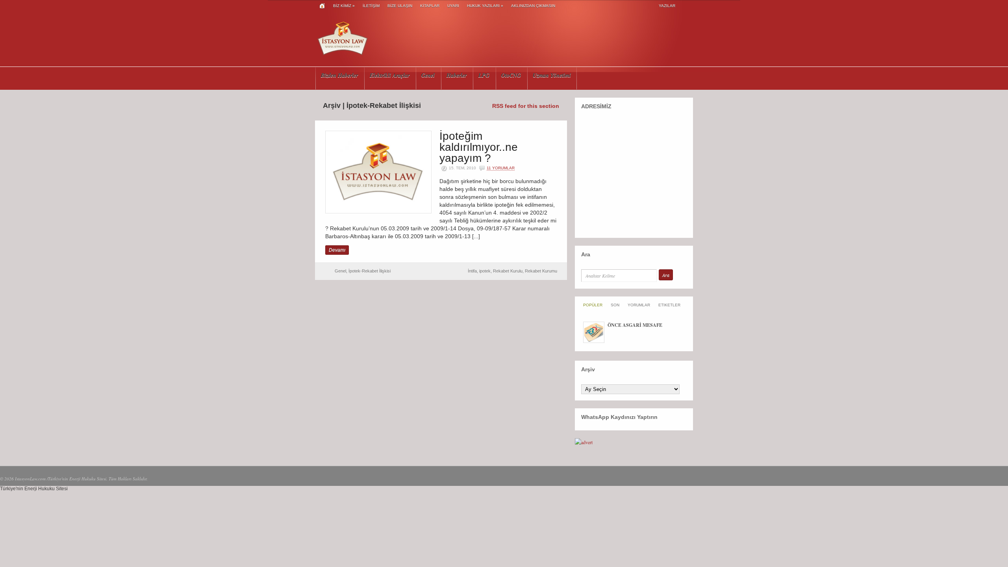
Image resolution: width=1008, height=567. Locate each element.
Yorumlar (639, 305)
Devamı (337, 250)
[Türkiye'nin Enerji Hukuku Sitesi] (343, 55)
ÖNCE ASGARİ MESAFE (635, 325)
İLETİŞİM (371, 6)
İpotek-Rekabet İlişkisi (369, 271)
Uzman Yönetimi (552, 75)
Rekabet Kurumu (541, 271)
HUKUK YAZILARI (485, 6)
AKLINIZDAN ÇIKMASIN (533, 6)
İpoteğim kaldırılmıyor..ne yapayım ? (478, 147)
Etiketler (669, 305)
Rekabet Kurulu (508, 271)
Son (615, 305)
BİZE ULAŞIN (399, 6)
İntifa (472, 271)
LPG (483, 75)
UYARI (453, 6)
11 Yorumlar (501, 168)
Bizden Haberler (339, 75)
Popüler (592, 305)
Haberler (457, 75)
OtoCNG (511, 75)
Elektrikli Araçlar (390, 75)
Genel (428, 75)
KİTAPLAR (429, 6)
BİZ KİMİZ (344, 6)
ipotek (485, 271)
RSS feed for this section (525, 106)
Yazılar (667, 6)
